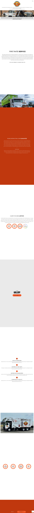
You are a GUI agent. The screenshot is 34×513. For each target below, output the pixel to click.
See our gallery (16, 295)
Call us (12, 511)
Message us (21, 511)
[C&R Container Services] (17, 3)
